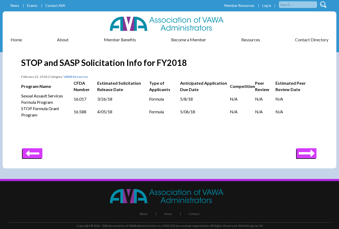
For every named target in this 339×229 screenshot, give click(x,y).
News (15, 5)
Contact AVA (55, 5)
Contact (194, 213)
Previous (306, 151)
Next (32, 151)
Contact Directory (311, 39)
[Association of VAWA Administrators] (169, 29)
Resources (250, 39)
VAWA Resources (76, 77)
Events (32, 5)
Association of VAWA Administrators (133, 225)
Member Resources (239, 5)
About (144, 213)
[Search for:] (298, 4)
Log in (266, 5)
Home (16, 39)
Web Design (246, 225)
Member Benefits (120, 39)
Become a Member (188, 39)
